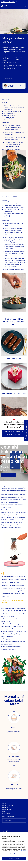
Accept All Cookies (14, 858)
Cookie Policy (22, 850)
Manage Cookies (14, 853)
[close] (25, 418)
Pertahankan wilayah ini (14, 440)
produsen (4, 3)
